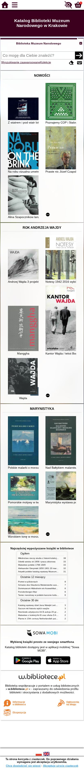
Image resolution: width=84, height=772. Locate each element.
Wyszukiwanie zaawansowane (20, 62)
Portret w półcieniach (28, 582)
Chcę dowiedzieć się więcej (23, 765)
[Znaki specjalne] (79, 62)
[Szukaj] (79, 55)
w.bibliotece (18, 688)
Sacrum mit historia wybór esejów (33, 608)
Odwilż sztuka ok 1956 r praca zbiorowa (36, 561)
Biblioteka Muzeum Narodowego (38, 43)
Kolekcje (45, 62)
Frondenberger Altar (27, 592)
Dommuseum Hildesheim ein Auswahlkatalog (39, 588)
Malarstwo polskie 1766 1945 (32, 565)
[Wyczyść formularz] (71, 62)
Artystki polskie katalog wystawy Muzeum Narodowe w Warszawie (48, 571)
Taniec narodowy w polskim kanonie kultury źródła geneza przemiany (50, 595)
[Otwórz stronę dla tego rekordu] (24, 109)
